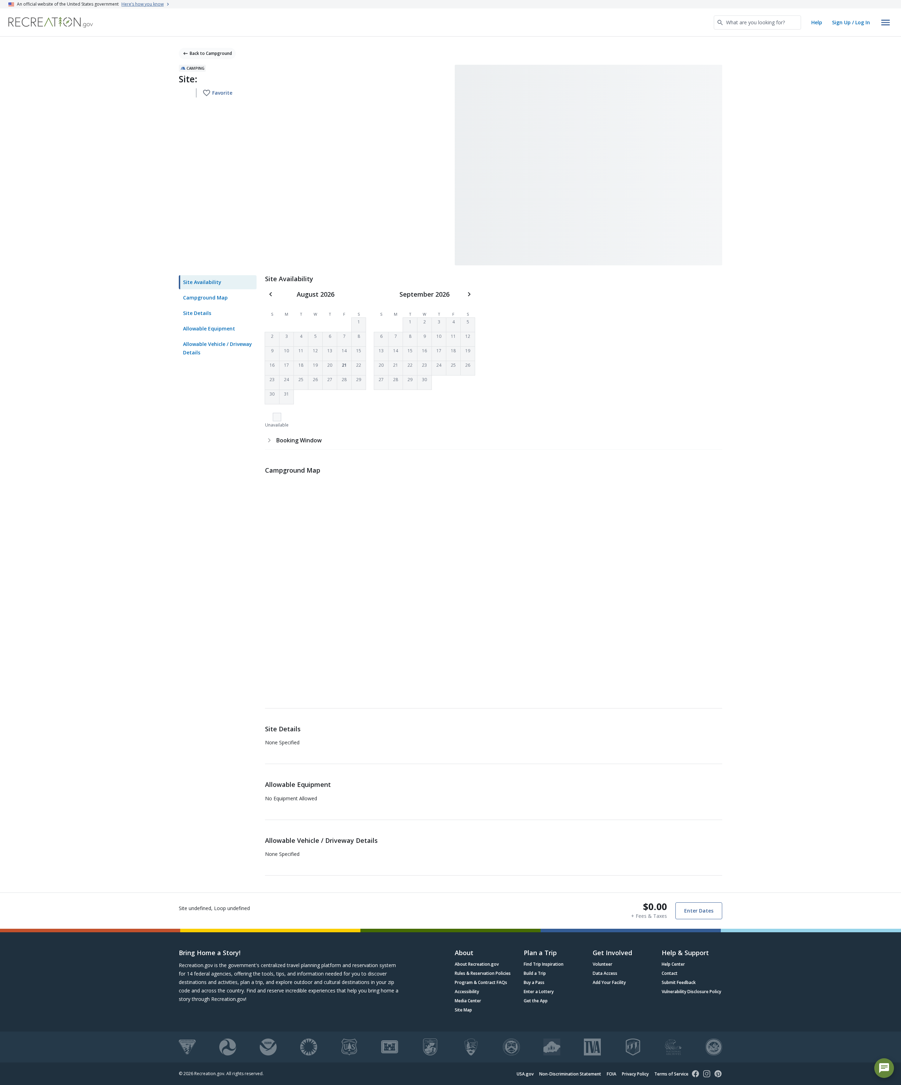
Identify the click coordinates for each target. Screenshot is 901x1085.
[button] (359, 325)
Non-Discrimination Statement (570, 1074)
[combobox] (757, 22)
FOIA (611, 1074)
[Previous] (270, 294)
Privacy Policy (635, 1074)
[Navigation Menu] (885, 22)
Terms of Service (671, 1074)
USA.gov (525, 1074)
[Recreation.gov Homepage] (50, 22)
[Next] (469, 294)
